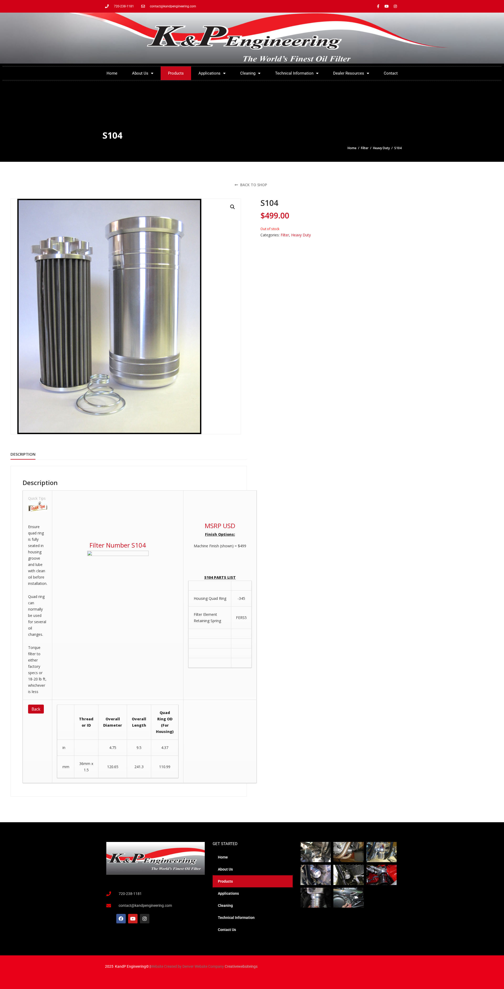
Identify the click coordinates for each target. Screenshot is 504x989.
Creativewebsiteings (241, 966)
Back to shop (253, 184)
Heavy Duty (381, 148)
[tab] (22, 454)
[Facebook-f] (378, 6)
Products (176, 73)
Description (22, 454)
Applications (209, 73)
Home (112, 73)
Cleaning (247, 73)
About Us (140, 73)
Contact (391, 73)
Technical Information (294, 73)
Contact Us (227, 930)
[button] (232, 207)
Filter (365, 148)
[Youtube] (386, 6)
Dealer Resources (348, 73)
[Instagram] (395, 6)
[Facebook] (121, 918)
